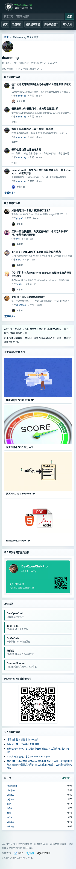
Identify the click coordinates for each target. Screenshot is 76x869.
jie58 (9, 808)
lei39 (9, 817)
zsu (9, 813)
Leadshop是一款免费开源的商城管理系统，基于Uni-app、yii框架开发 (41, 172)
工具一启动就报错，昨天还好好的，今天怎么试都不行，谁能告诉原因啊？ (39, 233)
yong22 (10, 794)
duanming (21, 96)
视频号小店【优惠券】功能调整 (23, 744)
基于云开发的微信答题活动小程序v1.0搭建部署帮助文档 (41, 86)
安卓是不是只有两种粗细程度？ (28, 297)
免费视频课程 (33, 24)
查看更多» (9, 192)
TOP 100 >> (66, 778)
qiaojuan (11, 790)
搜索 (69, 16)
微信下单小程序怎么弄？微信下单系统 (32, 129)
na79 (18, 259)
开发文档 (67, 24)
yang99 (10, 822)
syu (18, 239)
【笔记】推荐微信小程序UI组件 (23, 739)
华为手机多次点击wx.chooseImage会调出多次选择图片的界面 (41, 274)
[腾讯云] (18, 853)
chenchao (21, 305)
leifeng (10, 826)
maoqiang (12, 785)
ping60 (19, 218)
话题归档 (16, 24)
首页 (5, 24)
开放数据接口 (51, 24)
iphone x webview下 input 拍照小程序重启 (36, 251)
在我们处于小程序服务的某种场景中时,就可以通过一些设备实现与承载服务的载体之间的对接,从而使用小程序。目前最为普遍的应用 (39, 764)
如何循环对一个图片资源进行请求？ (31, 210)
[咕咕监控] (44, 853)
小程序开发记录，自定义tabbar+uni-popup (28, 756)
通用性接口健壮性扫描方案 (26, 149)
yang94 (20, 284)
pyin (9, 803)
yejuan (10, 799)
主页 (6, 37)
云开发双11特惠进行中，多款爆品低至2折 (34, 108)
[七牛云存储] (30, 853)
